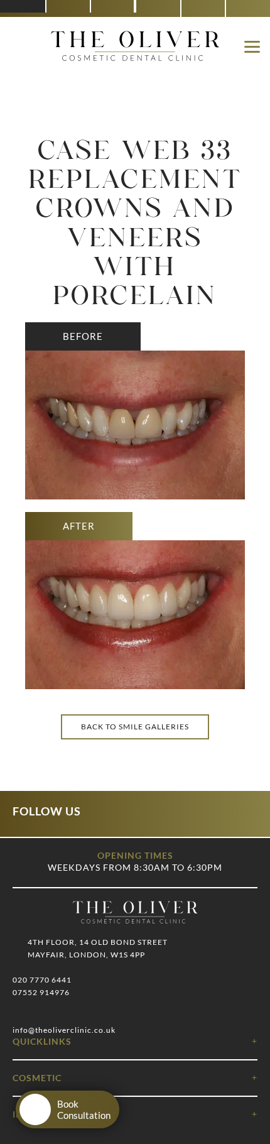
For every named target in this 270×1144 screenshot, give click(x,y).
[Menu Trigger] (252, 46)
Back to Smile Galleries (135, 726)
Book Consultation (84, 1109)
